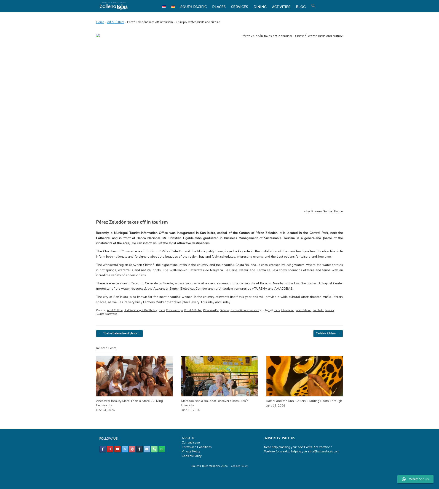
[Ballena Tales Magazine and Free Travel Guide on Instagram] (110, 449)
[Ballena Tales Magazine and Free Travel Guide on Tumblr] (139, 449)
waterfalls (111, 314)
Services (224, 310)
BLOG (301, 7)
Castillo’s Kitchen (328, 333)
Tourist (100, 314)
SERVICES (239, 7)
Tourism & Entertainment (244, 310)
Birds (162, 310)
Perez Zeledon (303, 310)
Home (100, 22)
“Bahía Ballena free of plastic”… (119, 333)
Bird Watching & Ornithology (140, 310)
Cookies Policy (192, 456)
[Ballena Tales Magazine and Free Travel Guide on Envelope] (147, 449)
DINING (260, 7)
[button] (313, 6)
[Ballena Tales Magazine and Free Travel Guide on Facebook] (102, 449)
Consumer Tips (174, 310)
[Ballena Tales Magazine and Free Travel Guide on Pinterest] (132, 449)
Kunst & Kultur (193, 310)
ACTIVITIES (281, 7)
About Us (188, 438)
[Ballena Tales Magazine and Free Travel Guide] (113, 6)
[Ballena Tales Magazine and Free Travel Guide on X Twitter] (125, 449)
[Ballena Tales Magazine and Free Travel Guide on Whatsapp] (161, 449)
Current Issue (191, 443)
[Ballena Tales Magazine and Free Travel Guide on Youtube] (117, 449)
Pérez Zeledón (211, 310)
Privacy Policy (191, 451)
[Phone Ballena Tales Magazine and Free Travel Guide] (154, 449)
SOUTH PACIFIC (193, 7)
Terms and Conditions (197, 447)
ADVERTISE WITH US (280, 438)
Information (287, 310)
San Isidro (318, 310)
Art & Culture (115, 22)
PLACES (219, 7)
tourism (329, 310)
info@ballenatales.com (323, 451)
